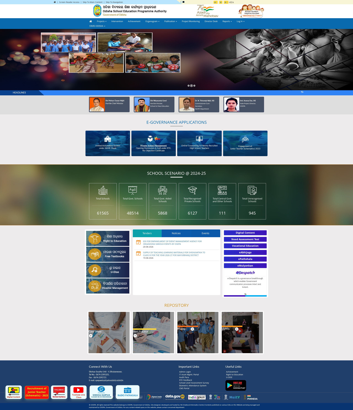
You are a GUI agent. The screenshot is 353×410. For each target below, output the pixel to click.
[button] (7, 61)
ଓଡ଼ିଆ (231, 2)
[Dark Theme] (183, 2)
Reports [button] (226, 21)
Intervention (117, 21)
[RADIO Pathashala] (127, 392)
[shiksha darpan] (101, 392)
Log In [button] (240, 21)
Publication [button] (170, 21)
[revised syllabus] (59, 392)
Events (205, 233)
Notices (176, 233)
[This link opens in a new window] (245, 293)
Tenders (147, 233)
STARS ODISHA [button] (96, 26)
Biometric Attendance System (192, 385)
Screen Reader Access (69, 2)
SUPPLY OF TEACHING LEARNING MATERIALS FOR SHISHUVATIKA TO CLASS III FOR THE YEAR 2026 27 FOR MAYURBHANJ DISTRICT (174, 253)
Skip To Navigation (114, 2)
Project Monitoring (191, 21)
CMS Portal (184, 388)
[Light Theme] (181, 2)
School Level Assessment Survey (194, 382)
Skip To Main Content (92, 2)
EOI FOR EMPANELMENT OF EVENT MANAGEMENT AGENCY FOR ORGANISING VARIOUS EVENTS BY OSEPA (172, 242)
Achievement (134, 21)
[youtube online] (78, 392)
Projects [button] (101, 21)
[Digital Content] (14, 392)
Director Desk (211, 21)
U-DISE (229, 377)
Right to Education (234, 374)
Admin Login (185, 371)
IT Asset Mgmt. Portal (189, 374)
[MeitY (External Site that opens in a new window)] (232, 397)
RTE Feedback (185, 380)
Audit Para (184, 377)
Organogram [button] (151, 21)
